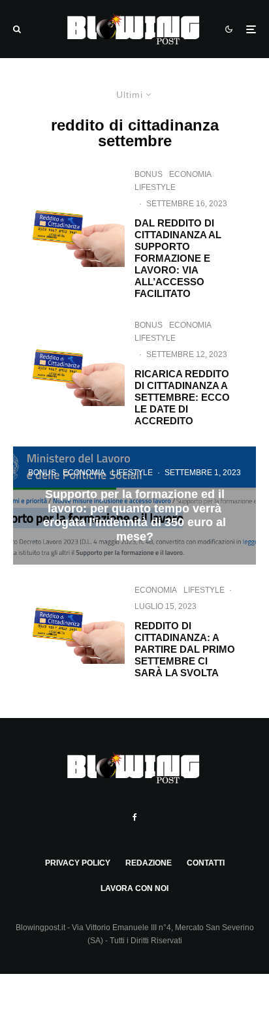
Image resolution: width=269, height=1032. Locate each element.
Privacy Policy (77, 863)
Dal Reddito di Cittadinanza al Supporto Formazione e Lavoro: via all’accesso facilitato (177, 258)
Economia (190, 174)
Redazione (148, 863)
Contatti (206, 863)
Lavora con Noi (134, 888)
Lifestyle (155, 187)
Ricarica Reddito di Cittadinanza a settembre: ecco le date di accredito (182, 397)
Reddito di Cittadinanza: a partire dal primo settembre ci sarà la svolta (184, 649)
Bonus (148, 174)
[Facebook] (135, 817)
